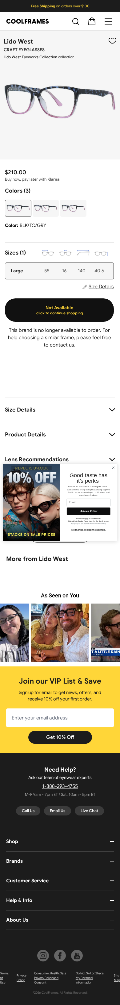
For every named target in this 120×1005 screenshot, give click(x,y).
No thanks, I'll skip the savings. (88, 529)
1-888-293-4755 (60, 786)
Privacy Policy (21, 977)
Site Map (117, 977)
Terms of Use (4, 977)
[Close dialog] (113, 467)
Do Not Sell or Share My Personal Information (90, 977)
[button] (60, 633)
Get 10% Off (60, 737)
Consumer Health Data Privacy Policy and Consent (50, 977)
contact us (62, 345)
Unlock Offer (89, 510)
